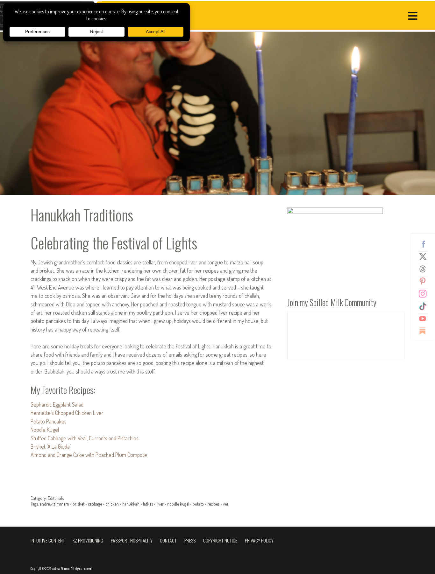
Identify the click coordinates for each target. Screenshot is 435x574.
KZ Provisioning (88, 540)
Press (190, 540)
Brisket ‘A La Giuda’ (51, 446)
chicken (112, 504)
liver (160, 504)
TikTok (425, 306)
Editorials (56, 498)
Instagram (425, 294)
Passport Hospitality (132, 540)
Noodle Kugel (45, 429)
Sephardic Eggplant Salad (57, 404)
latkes (148, 504)
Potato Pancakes (49, 421)
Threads (425, 269)
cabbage (95, 504)
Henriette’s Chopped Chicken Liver (67, 412)
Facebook (425, 244)
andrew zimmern (54, 504)
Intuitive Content (48, 540)
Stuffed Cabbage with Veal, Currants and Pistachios (85, 438)
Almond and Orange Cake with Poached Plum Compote (89, 454)
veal (226, 504)
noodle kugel (178, 504)
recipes (213, 504)
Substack (425, 331)
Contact (168, 540)
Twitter (425, 256)
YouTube (425, 318)
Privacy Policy (259, 540)
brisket (78, 504)
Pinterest (425, 281)
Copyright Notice (220, 540)
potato (198, 504)
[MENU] (414, 16)
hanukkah (130, 504)
